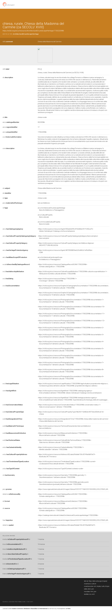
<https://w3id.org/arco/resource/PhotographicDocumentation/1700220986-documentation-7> (71, 364)
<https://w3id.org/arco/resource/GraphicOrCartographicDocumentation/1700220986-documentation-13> (74, 287)
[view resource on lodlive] (108, 14)
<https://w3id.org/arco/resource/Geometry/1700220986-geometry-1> (62, 476)
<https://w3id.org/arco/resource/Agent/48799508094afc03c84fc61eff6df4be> (65, 251)
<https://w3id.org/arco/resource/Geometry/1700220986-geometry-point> (63, 483)
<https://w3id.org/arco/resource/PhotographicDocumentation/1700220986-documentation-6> (71, 357)
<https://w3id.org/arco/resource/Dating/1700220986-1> (57, 280)
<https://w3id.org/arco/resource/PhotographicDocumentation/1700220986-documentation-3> (71, 336)
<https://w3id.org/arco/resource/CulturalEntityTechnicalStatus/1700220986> (64, 441)
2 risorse (41, 564)
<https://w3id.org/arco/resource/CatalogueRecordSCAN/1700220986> (62, 265)
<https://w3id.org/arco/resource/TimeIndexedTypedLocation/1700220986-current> (67, 463)
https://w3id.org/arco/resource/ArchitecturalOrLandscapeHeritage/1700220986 (33, 31)
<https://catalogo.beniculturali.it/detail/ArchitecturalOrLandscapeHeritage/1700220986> (68, 515)
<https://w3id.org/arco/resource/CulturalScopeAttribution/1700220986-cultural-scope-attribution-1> (72, 273)
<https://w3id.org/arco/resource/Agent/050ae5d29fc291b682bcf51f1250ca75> (65, 230)
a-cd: (12, 137)
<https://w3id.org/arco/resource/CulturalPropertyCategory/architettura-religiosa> (66, 244)
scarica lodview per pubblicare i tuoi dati (18, 601)
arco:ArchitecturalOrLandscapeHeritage (51, 209)
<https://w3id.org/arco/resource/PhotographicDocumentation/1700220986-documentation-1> (71, 301)
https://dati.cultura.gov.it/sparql (98, 581)
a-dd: (13, 405)
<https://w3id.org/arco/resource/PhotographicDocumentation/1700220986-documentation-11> (71, 315)
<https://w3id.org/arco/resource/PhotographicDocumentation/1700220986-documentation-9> (71, 378)
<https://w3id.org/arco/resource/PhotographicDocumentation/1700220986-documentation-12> (71, 322)
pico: (12, 203)
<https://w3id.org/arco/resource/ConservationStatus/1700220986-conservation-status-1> (69, 406)
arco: (11, 122)
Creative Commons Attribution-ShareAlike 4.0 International (29, 608)
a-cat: (16, 264)
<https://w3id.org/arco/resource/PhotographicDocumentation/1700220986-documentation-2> (71, 329)
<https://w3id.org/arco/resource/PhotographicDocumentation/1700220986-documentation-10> (71, 308)
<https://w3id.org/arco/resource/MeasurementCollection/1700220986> (63, 434)
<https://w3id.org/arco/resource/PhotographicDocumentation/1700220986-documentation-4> (71, 343)
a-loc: (12, 447)
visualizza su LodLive (90, 583)
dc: (8, 77)
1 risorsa (41, 539)
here (69, 608)
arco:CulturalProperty (45, 216)
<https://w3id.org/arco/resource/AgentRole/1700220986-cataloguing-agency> (70, 392)
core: (8, 148)
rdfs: (8, 41)
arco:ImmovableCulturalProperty (49, 223)
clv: (9, 475)
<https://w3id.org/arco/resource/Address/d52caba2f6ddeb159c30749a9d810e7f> (66, 455)
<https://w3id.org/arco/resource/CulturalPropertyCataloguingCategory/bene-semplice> (68, 237)
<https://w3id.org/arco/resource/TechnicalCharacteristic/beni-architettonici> (64, 427)
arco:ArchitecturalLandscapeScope (50, 258)
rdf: (5, 208)
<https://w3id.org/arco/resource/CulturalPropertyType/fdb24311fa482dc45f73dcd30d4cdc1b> (71, 413)
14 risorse (41, 544)
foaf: (8, 520)
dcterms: (11, 494)
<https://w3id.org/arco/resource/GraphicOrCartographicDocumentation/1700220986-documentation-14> (74, 294)
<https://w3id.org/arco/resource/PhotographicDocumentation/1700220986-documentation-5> (71, 350)
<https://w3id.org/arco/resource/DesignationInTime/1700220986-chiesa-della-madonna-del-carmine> (73, 420)
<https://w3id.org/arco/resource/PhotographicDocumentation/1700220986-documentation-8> (71, 371)
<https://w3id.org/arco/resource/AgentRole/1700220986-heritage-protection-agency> (73, 399)
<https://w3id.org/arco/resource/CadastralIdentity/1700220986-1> (61, 448)
